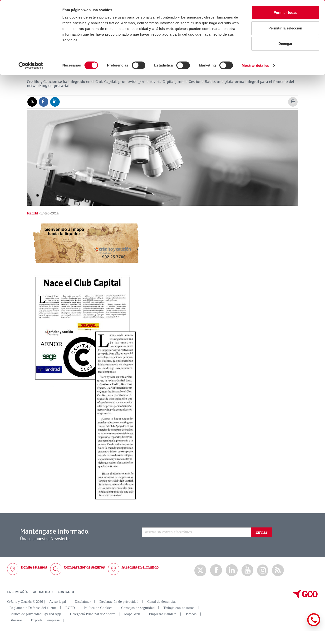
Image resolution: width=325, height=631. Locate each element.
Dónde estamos (34, 567)
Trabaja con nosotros (178, 608)
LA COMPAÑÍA (17, 592)
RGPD (70, 608)
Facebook (216, 570)
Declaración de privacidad (118, 601)
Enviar (261, 532)
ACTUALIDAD (43, 592)
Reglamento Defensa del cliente (33, 608)
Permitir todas (285, 12)
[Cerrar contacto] (299, 625)
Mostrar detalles (255, 65)
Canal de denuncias (161, 601)
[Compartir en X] (32, 101)
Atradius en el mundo (140, 567)
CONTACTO (66, 592)
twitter (200, 570)
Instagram (262, 570)
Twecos (191, 614)
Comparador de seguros (84, 567)
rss (278, 570)
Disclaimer (83, 601)
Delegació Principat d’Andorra (92, 614)
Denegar (285, 44)
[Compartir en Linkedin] (55, 101)
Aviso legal (57, 601)
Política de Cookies (98, 608)
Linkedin (232, 570)
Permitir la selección (285, 28)
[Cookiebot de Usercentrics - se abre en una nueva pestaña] (31, 65)
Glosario (16, 620)
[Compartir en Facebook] (43, 101)
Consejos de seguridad (138, 608)
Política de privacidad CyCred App (35, 614)
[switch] (138, 65)
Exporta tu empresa (45, 620)
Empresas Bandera (163, 614)
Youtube (247, 570)
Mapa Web (132, 614)
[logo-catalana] (305, 597)
